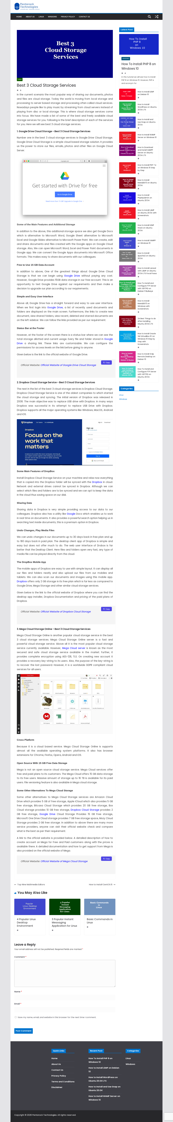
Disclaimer (56, 1087)
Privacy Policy (68, 16)
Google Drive (72, 275)
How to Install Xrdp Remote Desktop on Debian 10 (146, 356)
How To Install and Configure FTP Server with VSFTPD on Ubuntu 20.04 (147, 373)
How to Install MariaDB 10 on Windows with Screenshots (144, 305)
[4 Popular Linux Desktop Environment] (29, 900)
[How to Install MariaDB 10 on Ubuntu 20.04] (127, 184)
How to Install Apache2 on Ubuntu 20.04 (146, 256)
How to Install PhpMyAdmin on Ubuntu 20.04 (145, 198)
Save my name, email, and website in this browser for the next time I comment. (57, 1017)
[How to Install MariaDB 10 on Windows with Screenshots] (127, 306)
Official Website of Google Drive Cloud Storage (68, 365)
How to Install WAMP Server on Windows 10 (147, 136)
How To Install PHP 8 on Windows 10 (138, 66)
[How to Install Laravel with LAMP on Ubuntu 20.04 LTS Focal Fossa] (127, 272)
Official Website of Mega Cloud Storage (64, 861)
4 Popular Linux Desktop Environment (26, 922)
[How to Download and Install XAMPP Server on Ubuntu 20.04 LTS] (127, 153)
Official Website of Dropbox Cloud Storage (66, 611)
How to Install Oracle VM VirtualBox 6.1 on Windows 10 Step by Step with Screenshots (147, 338)
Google (71, 514)
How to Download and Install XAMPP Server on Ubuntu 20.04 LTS (145, 151)
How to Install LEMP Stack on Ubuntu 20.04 (146, 228)
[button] (167, 4)
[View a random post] (157, 17)
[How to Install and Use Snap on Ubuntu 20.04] (127, 123)
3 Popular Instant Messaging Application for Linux (64, 922)
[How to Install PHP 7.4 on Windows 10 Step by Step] (127, 169)
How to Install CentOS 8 (100, 884)
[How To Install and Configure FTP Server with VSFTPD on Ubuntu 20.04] (127, 374)
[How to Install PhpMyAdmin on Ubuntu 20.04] (127, 199)
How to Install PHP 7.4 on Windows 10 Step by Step (147, 168)
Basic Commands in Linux (100, 920)
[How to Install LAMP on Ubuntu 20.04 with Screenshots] (127, 214)
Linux (41, 16)
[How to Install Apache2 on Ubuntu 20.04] (127, 257)
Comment (20, 956)
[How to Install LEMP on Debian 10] (127, 94)
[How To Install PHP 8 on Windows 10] (139, 44)
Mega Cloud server (73, 648)
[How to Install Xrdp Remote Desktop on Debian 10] (127, 358)
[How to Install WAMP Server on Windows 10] (127, 137)
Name (18, 991)
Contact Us (84, 16)
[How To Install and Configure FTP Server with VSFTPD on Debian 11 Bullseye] (127, 288)
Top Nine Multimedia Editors (31, 884)
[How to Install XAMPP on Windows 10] (127, 243)
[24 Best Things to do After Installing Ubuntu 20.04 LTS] (127, 322)
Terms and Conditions (62, 1081)
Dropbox (97, 482)
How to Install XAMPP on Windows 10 (147, 241)
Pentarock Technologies (44, 1115)
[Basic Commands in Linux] (99, 900)
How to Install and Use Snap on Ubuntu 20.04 (147, 122)
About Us (30, 16)
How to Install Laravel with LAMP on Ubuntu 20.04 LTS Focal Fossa (147, 271)
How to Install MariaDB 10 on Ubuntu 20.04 (147, 183)
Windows (52, 16)
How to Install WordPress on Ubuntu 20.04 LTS (147, 107)
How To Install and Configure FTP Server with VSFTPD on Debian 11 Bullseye (147, 287)
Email (17, 1003)
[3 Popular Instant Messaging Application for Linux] (64, 900)
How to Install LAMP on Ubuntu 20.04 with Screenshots (147, 213)
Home (19, 16)
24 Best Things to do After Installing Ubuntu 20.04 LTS (147, 321)
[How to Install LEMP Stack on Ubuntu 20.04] (127, 229)
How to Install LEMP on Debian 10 (146, 93)
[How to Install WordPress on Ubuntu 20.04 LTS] (127, 108)
